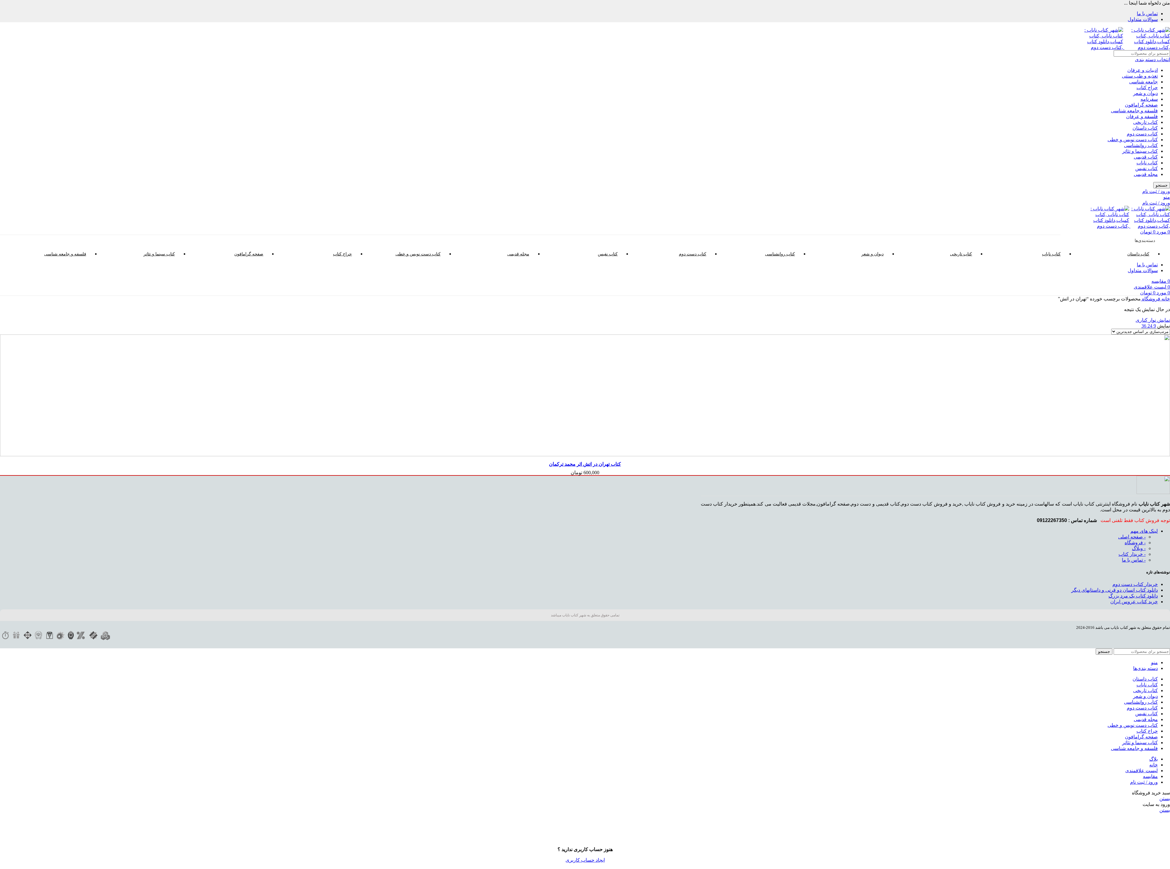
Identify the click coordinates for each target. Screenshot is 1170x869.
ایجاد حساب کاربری (585, 860)
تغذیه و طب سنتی (1140, 76)
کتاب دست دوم (1142, 133)
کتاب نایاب (1147, 162)
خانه (1165, 298)
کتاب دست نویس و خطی (1133, 139)
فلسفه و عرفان (1142, 116)
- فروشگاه (1135, 542)
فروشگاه (1150, 298)
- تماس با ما (1134, 559)
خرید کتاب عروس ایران (1134, 601)
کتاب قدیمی (1146, 156)
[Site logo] (1146, 47)
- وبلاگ (1139, 548)
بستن (1164, 798)
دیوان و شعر (1145, 93)
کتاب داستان (1145, 128)
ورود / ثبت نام (1144, 782)
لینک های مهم (1144, 531)
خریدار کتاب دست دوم (1135, 584)
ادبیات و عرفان (1142, 70)
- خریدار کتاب (1132, 554)
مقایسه (1150, 776)
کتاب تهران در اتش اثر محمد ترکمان (585, 464)
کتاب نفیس (1146, 168)
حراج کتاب (1147, 87)
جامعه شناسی (1143, 81)
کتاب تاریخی (1145, 122)
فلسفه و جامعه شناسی (1134, 110)
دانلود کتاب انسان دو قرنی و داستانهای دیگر (1114, 590)
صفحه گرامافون (1141, 104)
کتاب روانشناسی (1141, 145)
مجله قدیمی (1146, 174)
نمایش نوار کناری (1153, 320)
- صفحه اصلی (1132, 536)
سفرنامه (1149, 99)
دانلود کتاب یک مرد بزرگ (1133, 595)
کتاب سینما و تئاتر (1140, 151)
